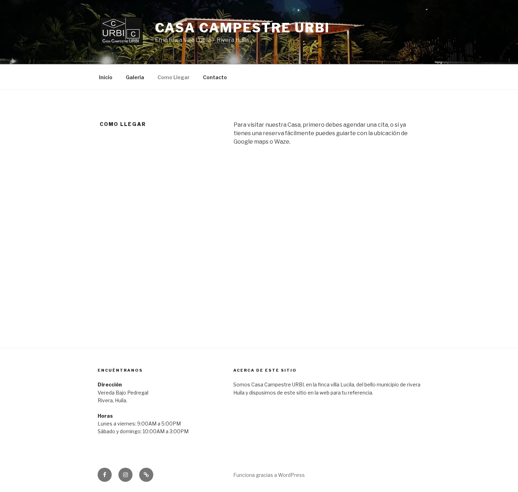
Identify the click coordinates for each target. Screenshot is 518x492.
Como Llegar (174, 77)
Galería (135, 77)
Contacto (215, 77)
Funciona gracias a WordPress (269, 475)
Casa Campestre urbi (242, 28)
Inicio (105, 77)
